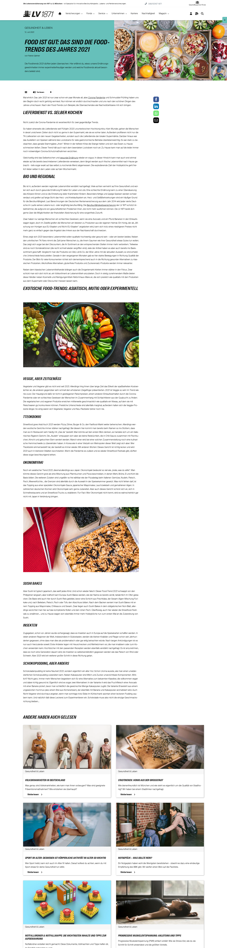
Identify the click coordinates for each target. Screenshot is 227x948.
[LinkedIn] (156, 106)
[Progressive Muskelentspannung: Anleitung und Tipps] (160, 882)
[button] (38, 92)
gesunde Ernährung (69, 158)
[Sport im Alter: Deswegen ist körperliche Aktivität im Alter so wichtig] (67, 805)
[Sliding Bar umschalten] (196, 13)
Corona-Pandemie (96, 98)
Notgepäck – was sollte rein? (135, 858)
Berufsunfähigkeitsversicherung (101, 205)
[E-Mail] (156, 120)
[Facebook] (156, 99)
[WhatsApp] (156, 113)
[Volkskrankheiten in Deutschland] (67, 727)
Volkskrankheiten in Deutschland (45, 780)
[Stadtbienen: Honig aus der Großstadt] (160, 727)
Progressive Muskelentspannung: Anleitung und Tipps (149, 936)
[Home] (59, 13)
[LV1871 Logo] (38, 11)
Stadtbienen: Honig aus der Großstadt (140, 780)
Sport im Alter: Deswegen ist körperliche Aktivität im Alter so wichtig (65, 858)
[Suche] (202, 13)
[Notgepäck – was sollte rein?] (160, 805)
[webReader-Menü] (26, 92)
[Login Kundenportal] (191, 13)
